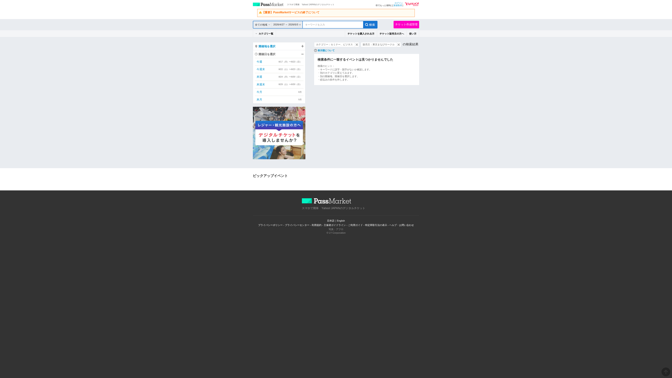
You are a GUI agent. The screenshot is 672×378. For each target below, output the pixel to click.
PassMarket (268, 4)
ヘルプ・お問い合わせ (401, 225)
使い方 (412, 33)
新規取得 (398, 5)
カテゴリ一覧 (266, 33)
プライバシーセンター (297, 225)
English (341, 220)
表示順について (326, 50)
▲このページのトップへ (666, 372)
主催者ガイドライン (335, 225)
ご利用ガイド (355, 225)
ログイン (399, 3)
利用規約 (316, 225)
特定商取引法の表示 (376, 225)
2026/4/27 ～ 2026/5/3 (285, 24)
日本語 (330, 220)
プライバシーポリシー (270, 225)
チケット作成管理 (406, 24)
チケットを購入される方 (361, 33)
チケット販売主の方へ (392, 33)
